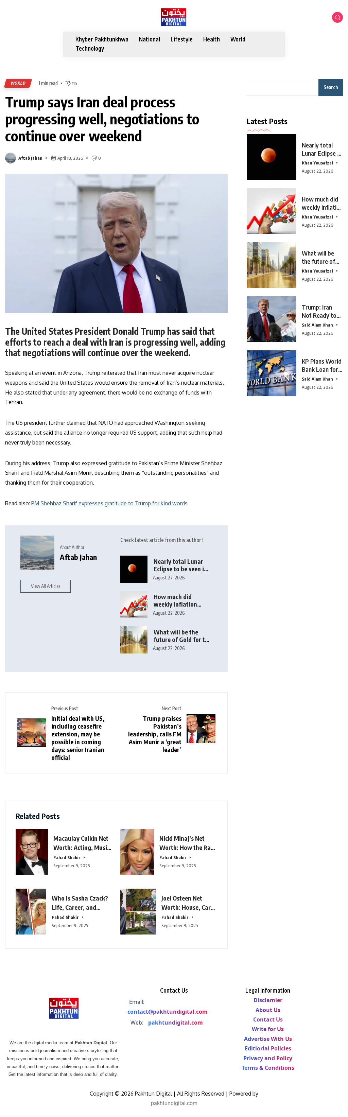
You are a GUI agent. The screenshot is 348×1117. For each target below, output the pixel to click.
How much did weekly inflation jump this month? (177, 604)
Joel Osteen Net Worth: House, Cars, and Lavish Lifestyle (188, 907)
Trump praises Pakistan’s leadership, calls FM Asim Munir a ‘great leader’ (154, 733)
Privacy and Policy (267, 1058)
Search (331, 87)
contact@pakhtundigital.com (167, 1011)
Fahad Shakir (67, 857)
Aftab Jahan (30, 158)
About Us (268, 1010)
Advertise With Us (268, 1039)
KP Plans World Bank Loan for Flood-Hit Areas (322, 369)
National (149, 39)
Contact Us (268, 1019)
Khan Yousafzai (317, 162)
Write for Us (268, 1029)
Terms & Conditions (268, 1067)
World (237, 39)
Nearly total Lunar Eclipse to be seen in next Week (180, 568)
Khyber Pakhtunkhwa (101, 39)
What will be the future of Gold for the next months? (182, 639)
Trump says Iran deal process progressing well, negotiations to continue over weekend (102, 119)
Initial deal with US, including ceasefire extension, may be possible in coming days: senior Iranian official (77, 737)
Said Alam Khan (317, 325)
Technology (89, 48)
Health (211, 39)
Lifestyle (182, 39)
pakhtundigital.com (175, 1022)
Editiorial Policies (268, 1048)
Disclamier (268, 1000)
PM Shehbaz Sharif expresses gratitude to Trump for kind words (109, 503)
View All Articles (45, 586)
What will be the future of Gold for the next (318, 265)
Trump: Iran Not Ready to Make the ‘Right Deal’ (322, 319)
